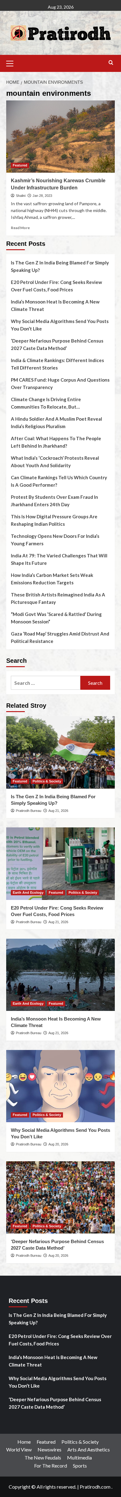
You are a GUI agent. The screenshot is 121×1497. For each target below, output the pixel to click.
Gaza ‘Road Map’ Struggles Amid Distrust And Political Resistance (60, 637)
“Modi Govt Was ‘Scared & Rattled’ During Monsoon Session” (56, 617)
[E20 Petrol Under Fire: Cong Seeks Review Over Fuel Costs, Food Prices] (60, 863)
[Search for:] (45, 683)
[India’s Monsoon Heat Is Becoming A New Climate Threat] (60, 975)
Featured (20, 165)
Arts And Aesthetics (88, 1449)
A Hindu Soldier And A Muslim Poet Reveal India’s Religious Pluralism (56, 422)
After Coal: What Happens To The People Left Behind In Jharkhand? (56, 442)
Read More (20, 227)
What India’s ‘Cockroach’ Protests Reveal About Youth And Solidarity (55, 461)
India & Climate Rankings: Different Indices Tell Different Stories (57, 363)
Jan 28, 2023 (42, 195)
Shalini (20, 195)
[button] (12, 62)
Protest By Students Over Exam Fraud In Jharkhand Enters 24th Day (54, 500)
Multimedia (79, 1457)
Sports (80, 1465)
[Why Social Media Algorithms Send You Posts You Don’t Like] (60, 1086)
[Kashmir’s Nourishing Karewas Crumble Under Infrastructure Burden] (60, 136)
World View (19, 1449)
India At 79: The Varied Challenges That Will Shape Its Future (59, 559)
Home (24, 1442)
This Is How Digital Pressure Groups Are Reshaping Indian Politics (54, 520)
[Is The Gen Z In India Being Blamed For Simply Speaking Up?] (60, 752)
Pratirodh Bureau (28, 811)
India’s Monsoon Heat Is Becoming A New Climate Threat (55, 305)
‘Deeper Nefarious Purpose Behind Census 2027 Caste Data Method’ (57, 344)
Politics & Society (47, 781)
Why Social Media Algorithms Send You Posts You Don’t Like (60, 324)
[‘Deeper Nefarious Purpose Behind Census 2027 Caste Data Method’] (60, 1197)
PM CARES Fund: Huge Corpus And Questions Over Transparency (60, 383)
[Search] (111, 62)
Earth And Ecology (28, 892)
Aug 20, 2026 (58, 1144)
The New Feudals (43, 1457)
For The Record (50, 1465)
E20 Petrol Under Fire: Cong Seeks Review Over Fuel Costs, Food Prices (56, 285)
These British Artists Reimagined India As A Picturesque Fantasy (58, 598)
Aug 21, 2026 (58, 811)
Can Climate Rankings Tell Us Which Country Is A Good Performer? (59, 481)
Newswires (49, 1449)
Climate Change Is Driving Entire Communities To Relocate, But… (46, 403)
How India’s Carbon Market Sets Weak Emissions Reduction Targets (52, 578)
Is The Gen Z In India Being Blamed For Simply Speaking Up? (60, 266)
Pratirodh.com (95, 1487)
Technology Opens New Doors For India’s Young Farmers (55, 539)
